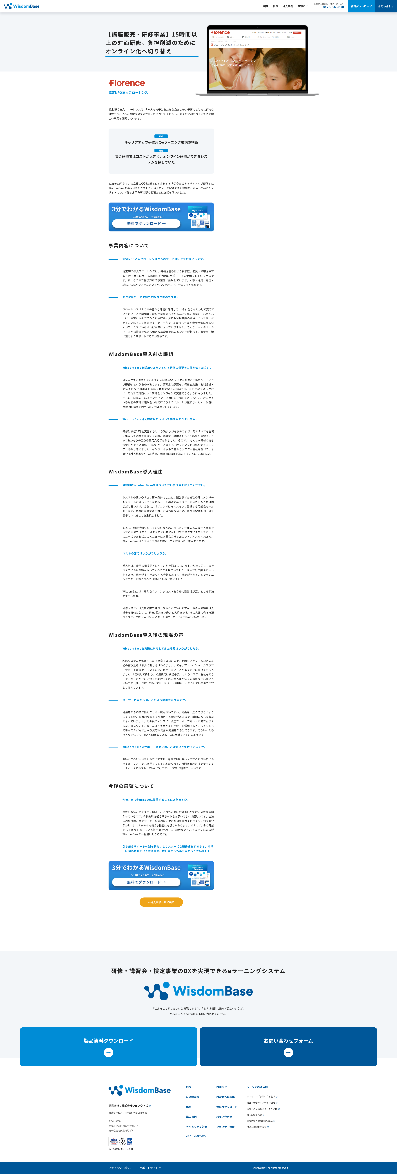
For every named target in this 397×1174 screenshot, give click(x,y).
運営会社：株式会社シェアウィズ (128, 1105)
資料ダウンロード (361, 6)
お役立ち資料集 (225, 1097)
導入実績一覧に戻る (162, 902)
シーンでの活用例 (257, 1087)
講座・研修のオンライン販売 (261, 1102)
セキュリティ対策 (196, 1127)
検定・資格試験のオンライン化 (262, 1108)
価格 (275, 6)
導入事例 (288, 6)
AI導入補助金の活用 (256, 1126)
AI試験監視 (192, 1097)
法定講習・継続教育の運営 (260, 1120)
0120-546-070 (333, 7)
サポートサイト (149, 1168)
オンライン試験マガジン (196, 1136)
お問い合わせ (386, 6)
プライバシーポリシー (122, 1168)
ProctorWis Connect (136, 1112)
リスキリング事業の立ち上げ (261, 1096)
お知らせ (302, 6)
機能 (266, 6)
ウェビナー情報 (225, 1127)
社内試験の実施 (254, 1114)
